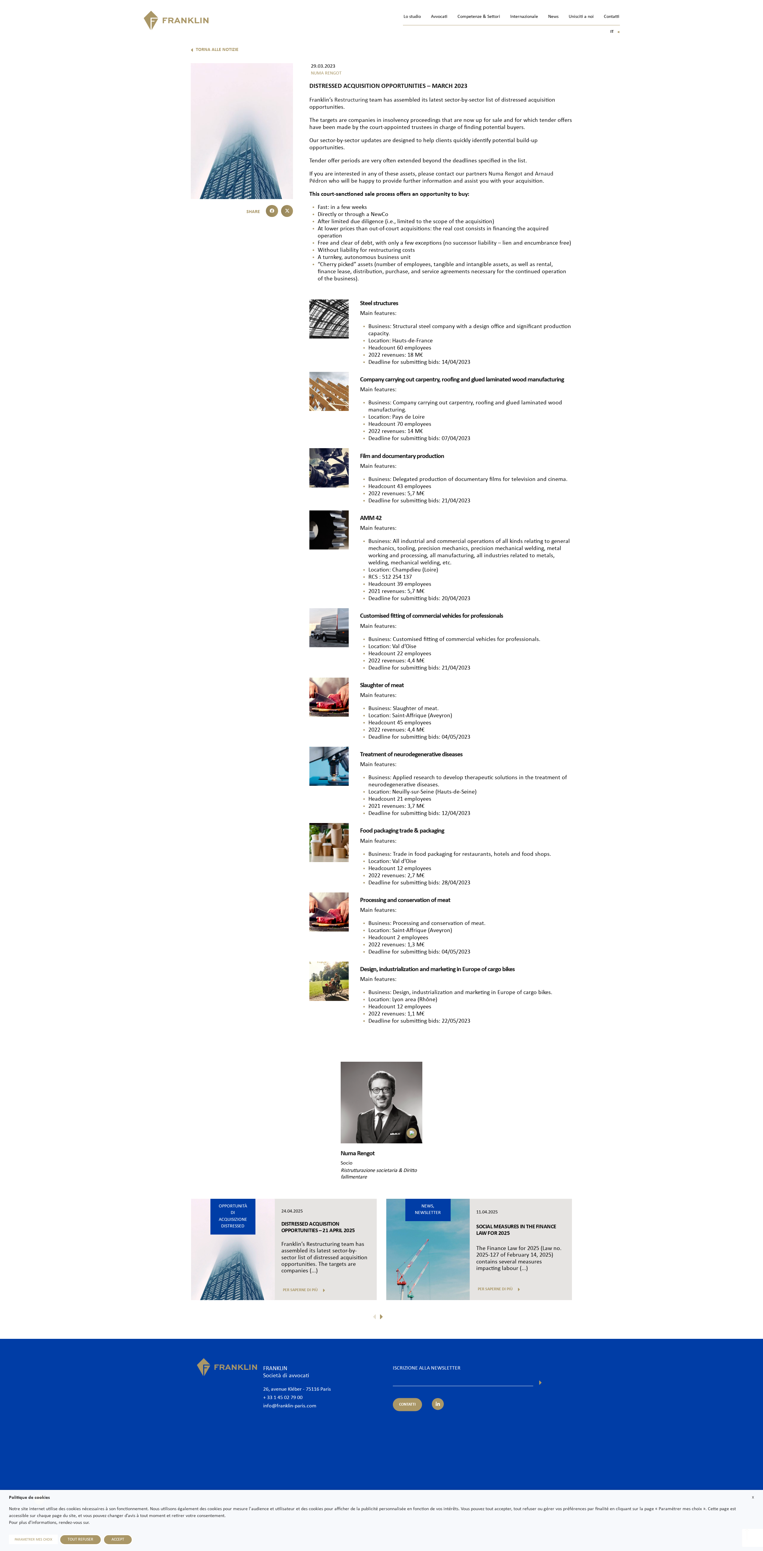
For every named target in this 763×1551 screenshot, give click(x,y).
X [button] (753, 1497)
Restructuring (351, 100)
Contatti (611, 16)
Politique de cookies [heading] (29, 1497)
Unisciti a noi (581, 16)
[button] (272, 211)
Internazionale (524, 16)
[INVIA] (540, 1382)
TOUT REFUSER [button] (80, 1539)
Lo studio (412, 16)
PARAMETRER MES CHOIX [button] (33, 1539)
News (553, 16)
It (615, 32)
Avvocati (439, 16)
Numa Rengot (505, 174)
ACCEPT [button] (117, 1539)
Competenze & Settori (479, 16)
